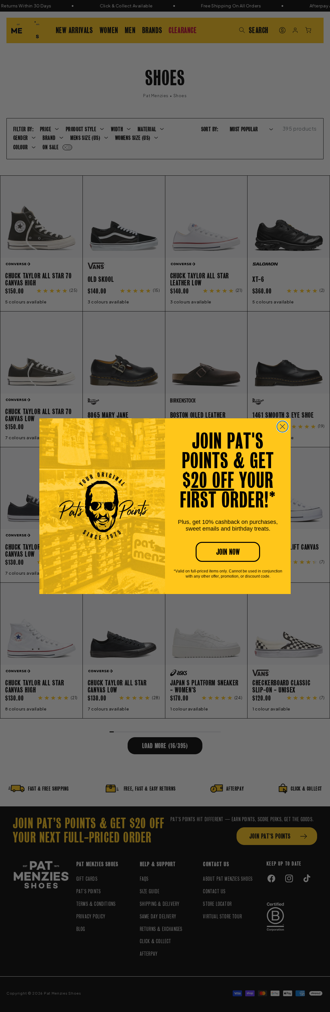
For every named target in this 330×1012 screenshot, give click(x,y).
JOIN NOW (228, 551)
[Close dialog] (282, 426)
